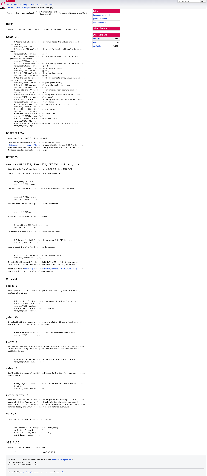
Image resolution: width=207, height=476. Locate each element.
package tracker (100, 18)
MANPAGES (10, 1)
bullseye (10, 8)
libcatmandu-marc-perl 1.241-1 (62, 460)
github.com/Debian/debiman (32, 472)
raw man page (99, 22)
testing (96, 42)
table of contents (101, 28)
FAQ (32, 4)
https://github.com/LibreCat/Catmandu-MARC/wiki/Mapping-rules (53, 269)
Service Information (45, 4)
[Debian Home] (3, 5)
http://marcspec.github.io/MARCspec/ (26, 145)
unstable (97, 46)
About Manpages (21, 4)
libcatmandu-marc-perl (22, 8)
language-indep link (101, 15)
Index (9, 4)
